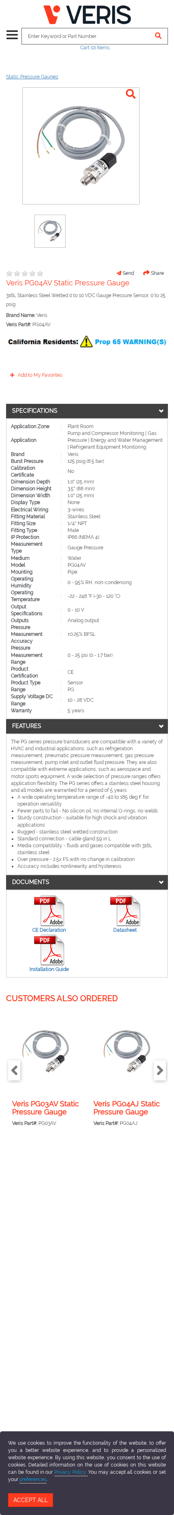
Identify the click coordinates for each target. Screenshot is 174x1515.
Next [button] (160, 1070)
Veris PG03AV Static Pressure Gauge (45, 1108)
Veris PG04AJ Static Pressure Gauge (126, 1108)
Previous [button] (14, 1070)
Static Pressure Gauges (32, 77)
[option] (50, 231)
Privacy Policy (71, 1472)
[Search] (158, 36)
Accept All (30, 1500)
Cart (95, 48)
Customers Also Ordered (62, 998)
